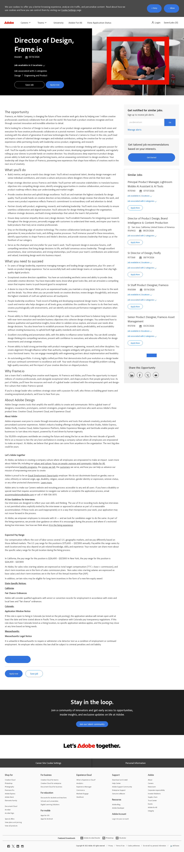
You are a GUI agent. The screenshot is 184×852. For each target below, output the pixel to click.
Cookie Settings (68, 10)
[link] (134, 129)
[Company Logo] (9, 22)
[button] (155, 22)
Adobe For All (75, 22)
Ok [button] (170, 122)
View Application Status (99, 22)
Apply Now (137, 207)
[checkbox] (29, 84)
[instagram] (22, 845)
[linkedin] (17, 845)
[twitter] (13, 845)
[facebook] (8, 845)
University (58, 22)
